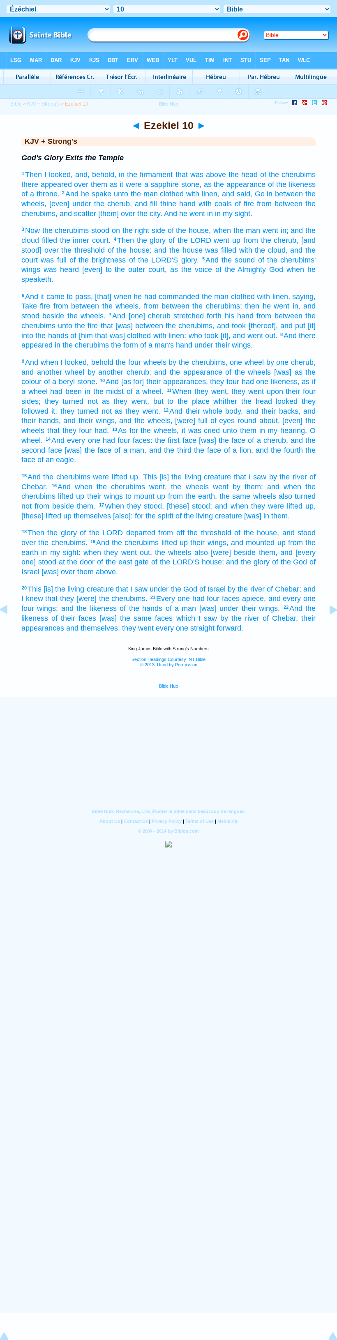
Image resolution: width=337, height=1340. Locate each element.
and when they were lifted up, (265, 506)
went (221, 487)
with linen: (169, 336)
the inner (75, 240)
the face (207, 450)
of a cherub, (268, 440)
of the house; (130, 250)
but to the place (181, 401)
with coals (215, 204)
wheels (154, 362)
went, (158, 487)
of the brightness (97, 260)
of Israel (212, 589)
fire (45, 306)
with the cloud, (263, 250)
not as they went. (131, 411)
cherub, (303, 362)
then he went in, (272, 306)
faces (231, 598)
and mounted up (258, 543)
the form (124, 345)
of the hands (141, 608)
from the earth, (192, 496)
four (27, 608)
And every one (75, 440)
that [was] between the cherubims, (158, 326)
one (236, 362)
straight (202, 628)
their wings (105, 496)
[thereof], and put (277, 326)
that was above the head (216, 174)
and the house (178, 250)
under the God (173, 589)
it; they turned (74, 411)
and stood (299, 533)
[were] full (191, 421)
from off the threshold (194, 533)
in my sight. (233, 214)
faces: (142, 440)
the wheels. (86, 316)
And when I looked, (57, 362)
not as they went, (118, 401)
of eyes (222, 421)
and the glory (248, 562)
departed (140, 533)
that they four (69, 430)
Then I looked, (49, 174)
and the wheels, (145, 421)
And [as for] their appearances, (157, 382)
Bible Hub (168, 686)
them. (86, 506)
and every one (292, 598)
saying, (304, 296)
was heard (61, 269)
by (172, 362)
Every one (173, 598)
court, (157, 269)
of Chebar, (280, 618)
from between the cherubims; (193, 306)
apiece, (254, 598)
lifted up (71, 496)
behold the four (116, 362)
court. (101, 240)
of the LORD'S (153, 260)
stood (100, 230)
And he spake (88, 194)
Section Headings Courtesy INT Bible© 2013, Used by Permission (168, 662)
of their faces (73, 618)
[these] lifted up (46, 516)
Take (29, 306)
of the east (114, 562)
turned (305, 496)
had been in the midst (87, 391)
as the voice (191, 269)
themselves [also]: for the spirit (123, 516)
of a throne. (40, 194)
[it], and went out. (249, 336)
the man (215, 296)
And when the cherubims (101, 487)
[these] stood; (189, 506)
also (285, 496)
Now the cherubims (57, 230)
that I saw (250, 477)
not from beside (47, 506)
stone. (87, 382)
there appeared (46, 184)
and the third (170, 450)
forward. (230, 628)
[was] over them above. (80, 572)
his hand (239, 316)
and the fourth (279, 450)
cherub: (139, 372)
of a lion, (238, 450)
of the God (289, 562)
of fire (244, 204)
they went (247, 391)
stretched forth (197, 316)
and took (231, 326)
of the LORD (189, 240)
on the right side (138, 230)
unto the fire (78, 326)
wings (30, 269)
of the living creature (208, 516)
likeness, (285, 382)
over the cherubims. (54, 543)
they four (224, 382)
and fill (146, 204)
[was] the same (125, 618)
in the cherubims (82, 345)
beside (53, 316)
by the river (288, 477)
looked (287, 401)
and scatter (78, 214)
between (289, 194)
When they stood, (134, 506)
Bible (16, 104)
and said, (237, 194)
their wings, (209, 543)
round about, (259, 421)
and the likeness (89, 608)
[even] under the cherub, (90, 204)
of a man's (157, 345)
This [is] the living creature (187, 477)
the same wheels (247, 496)
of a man (181, 608)
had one (255, 382)
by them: (248, 487)
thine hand (178, 204)
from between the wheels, (97, 306)
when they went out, (117, 552)
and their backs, (273, 411)
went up (227, 240)
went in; (276, 230)
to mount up (145, 496)
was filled (220, 250)
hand (184, 345)
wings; (47, 608)
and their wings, (89, 421)
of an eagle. (56, 460)
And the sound (230, 260)
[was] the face (222, 440)
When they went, (200, 391)
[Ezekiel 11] (326, 628)
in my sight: (61, 552)
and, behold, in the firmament (124, 174)
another (110, 372)
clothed (172, 194)
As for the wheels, (148, 430)
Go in (264, 194)
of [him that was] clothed (110, 336)
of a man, (130, 450)
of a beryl (59, 382)
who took (203, 336)
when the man (236, 230)
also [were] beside (225, 552)
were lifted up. (116, 477)
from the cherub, (271, 240)
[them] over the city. (130, 214)
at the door (77, 562)
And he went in (188, 214)
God (276, 269)
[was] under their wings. (239, 608)
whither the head (242, 401)
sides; (31, 401)
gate (141, 562)
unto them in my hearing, (265, 430)
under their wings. (223, 345)
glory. (190, 260)
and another (41, 372)
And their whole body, (206, 411)
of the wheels (248, 372)
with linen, (202, 194)
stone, (191, 184)
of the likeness (292, 184)
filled (49, 240)
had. (102, 430)
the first (167, 440)
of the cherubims (288, 174)
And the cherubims (59, 477)
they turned (64, 401)
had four (116, 440)
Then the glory (141, 240)
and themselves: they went (110, 628)
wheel (254, 362)
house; (213, 562)
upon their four (291, 391)
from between (279, 204)
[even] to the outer (113, 269)
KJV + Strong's (43, 104)
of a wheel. (145, 391)
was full (53, 260)
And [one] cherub (141, 316)
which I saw (196, 618)
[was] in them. (267, 516)
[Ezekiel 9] (10, 628)
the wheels (189, 487)
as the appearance (234, 184)
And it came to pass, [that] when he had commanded (112, 296)
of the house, (189, 230)
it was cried (201, 430)
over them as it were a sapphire (126, 184)
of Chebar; (284, 589)
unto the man (136, 194)
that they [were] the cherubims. (96, 598)
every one (172, 628)
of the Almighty (240, 269)
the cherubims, (203, 362)
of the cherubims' (287, 260)
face (189, 440)
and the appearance (188, 372)
